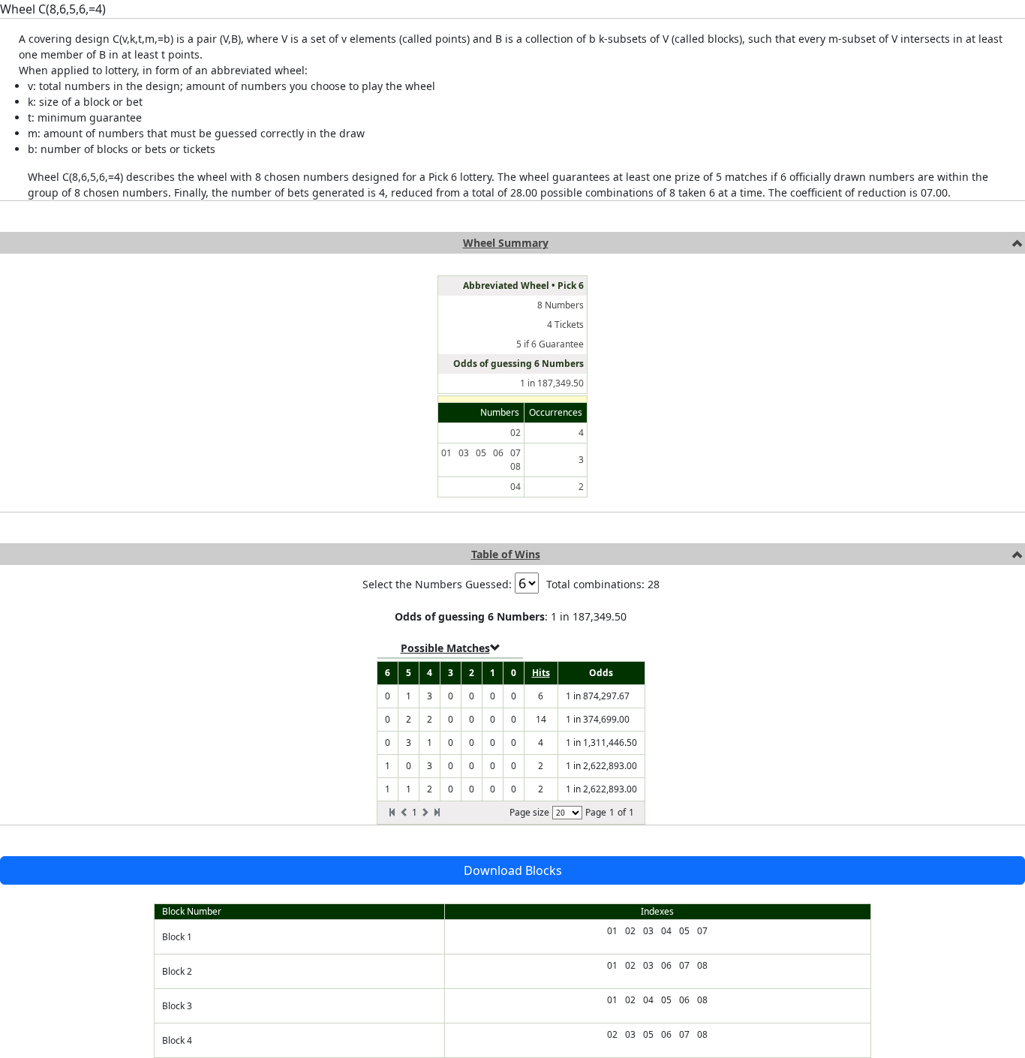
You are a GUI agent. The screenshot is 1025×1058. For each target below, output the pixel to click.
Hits (541, 672)
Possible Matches (445, 648)
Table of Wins (505, 554)
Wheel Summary (506, 243)
